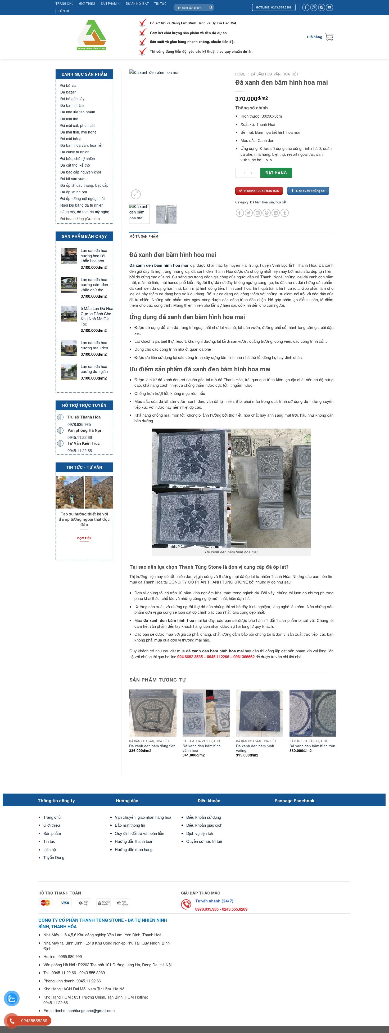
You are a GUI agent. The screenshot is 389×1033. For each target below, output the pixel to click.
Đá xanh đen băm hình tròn (312, 745)
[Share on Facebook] (240, 213)
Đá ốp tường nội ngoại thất (82, 198)
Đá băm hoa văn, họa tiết (81, 145)
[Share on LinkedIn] (276, 213)
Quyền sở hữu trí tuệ (204, 841)
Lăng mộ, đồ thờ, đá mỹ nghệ (84, 211)
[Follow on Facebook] (305, 7)
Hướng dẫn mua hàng (133, 849)
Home (240, 74)
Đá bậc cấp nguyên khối (80, 172)
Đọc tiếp (84, 538)
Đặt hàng (276, 173)
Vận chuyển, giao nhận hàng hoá (143, 817)
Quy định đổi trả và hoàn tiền (139, 833)
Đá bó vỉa (68, 85)
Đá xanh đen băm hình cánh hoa (202, 748)
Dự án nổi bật (137, 4)
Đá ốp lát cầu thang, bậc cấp (84, 185)
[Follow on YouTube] (329, 7)
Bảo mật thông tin (130, 825)
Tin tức (160, 4)
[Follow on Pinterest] (321, 7)
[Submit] (210, 7)
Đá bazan (68, 92)
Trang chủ (65, 4)
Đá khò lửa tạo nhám (77, 111)
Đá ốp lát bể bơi (73, 191)
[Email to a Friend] (258, 213)
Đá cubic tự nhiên (74, 151)
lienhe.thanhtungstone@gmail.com (85, 1010)
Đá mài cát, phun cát (77, 125)
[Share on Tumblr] (285, 213)
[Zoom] (136, 194)
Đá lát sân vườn (73, 178)
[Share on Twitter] (249, 213)
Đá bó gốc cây (72, 98)
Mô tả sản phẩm (143, 236)
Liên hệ (64, 11)
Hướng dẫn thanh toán (134, 841)
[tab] (143, 237)
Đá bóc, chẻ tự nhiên (77, 158)
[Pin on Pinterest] (267, 213)
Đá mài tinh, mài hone (78, 132)
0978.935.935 (79, 424)
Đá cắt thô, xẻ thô (75, 165)
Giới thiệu (87, 4)
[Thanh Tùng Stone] (93, 37)
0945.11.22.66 (79, 437)
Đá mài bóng (71, 138)
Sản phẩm (109, 4)
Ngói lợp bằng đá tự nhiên (81, 205)
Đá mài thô (69, 118)
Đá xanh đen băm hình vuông (255, 748)
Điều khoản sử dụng (203, 817)
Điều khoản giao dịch (204, 825)
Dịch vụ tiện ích (199, 833)
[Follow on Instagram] (313, 7)
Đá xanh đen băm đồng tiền (152, 745)
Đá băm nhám (72, 105)
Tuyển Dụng (53, 857)
